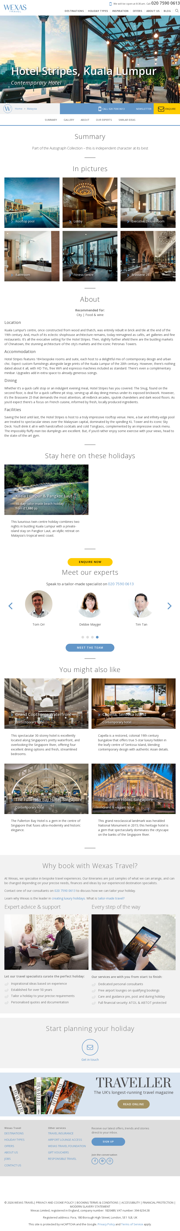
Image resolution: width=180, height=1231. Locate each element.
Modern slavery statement (90, 1206)
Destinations (14, 1133)
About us (11, 1152)
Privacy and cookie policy (55, 1202)
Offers (9, 1146)
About (85, 119)
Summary (51, 119)
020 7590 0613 (121, 583)
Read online (133, 1104)
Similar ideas (127, 119)
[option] (40, 608)
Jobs (7, 1159)
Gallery (69, 119)
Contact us (12, 1165)
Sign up (108, 1141)
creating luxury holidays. (69, 898)
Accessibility (130, 1202)
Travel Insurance (61, 1133)
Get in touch (90, 1059)
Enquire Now (90, 562)
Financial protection (158, 1202)
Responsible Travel (62, 1159)
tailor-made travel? (111, 898)
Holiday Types (14, 1140)
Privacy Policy (106, 1224)
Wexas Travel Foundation (67, 1146)
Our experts (104, 119)
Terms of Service (132, 1224)
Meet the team (90, 647)
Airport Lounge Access (65, 1140)
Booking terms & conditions (98, 1202)
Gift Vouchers (58, 1152)
